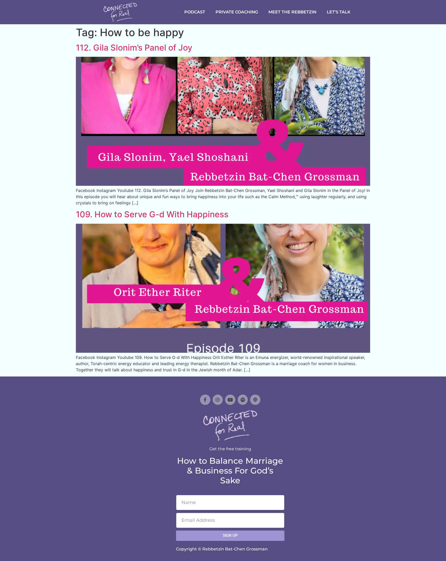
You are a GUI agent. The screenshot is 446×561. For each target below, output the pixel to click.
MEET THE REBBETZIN (292, 12)
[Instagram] (218, 400)
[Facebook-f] (205, 400)
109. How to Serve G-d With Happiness (152, 214)
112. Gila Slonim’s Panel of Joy (134, 48)
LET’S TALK (339, 12)
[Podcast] (255, 400)
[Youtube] (230, 400)
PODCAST (194, 12)
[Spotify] (243, 400)
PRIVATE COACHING (237, 12)
